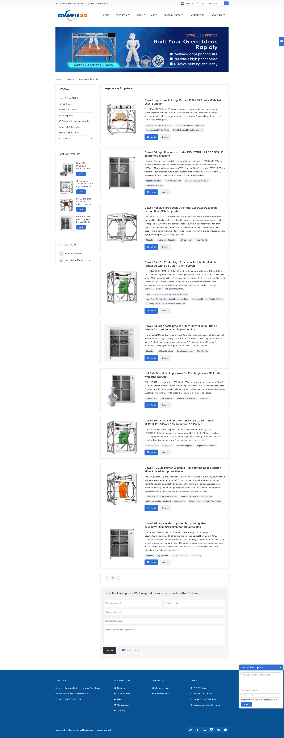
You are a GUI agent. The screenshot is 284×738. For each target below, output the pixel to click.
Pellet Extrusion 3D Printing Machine (188, 130)
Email (151, 136)
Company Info (161, 688)
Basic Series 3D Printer (69, 133)
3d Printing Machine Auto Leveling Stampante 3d (165, 501)
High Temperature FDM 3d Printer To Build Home (165, 304)
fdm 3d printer (202, 351)
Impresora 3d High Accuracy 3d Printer (196, 496)
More (81, 174)
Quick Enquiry (280, 667)
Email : (58, 693)
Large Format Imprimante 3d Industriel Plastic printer (167, 294)
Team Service (123, 693)
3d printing (196, 556)
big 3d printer (167, 446)
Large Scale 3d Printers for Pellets (190, 125)
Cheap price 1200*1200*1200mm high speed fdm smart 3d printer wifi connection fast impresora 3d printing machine (84, 184)
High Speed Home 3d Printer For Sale (207, 299)
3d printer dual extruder (186, 398)
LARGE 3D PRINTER (154, 186)
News (140, 15)
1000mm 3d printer (165, 351)
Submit (246, 704)
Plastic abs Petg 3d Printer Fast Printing (205, 501)
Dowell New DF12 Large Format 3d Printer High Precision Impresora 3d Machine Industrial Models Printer (84, 166)
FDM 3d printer (186, 240)
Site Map (121, 710)
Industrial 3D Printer (68, 109)
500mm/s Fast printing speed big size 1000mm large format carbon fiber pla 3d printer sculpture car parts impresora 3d (84, 219)
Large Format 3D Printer (70, 98)
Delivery (121, 688)
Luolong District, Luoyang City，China (83, 688)
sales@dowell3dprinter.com (72, 3)
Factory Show (172, 15)
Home (106, 15)
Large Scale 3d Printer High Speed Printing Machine (167, 299)
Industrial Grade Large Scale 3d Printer (161, 496)
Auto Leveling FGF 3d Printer (157, 130)
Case (154, 15)
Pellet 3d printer (66, 115)
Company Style (162, 693)
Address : (59, 688)
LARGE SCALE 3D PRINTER (196, 181)
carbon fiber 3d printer (166, 240)
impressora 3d (151, 398)
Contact (60, 680)
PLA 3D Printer (65, 104)
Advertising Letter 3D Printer (206, 705)
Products (122, 15)
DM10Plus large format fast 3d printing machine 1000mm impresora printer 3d (84, 201)
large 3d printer (202, 240)
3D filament (64, 138)
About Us (217, 15)
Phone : (59, 699)
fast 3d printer (167, 398)
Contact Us (197, 15)
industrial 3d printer (173, 181)
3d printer (149, 240)
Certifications (123, 705)
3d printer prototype (185, 351)
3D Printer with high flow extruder (74, 121)
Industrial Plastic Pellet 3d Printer (159, 125)
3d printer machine (153, 181)
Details (165, 137)
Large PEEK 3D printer (69, 127)
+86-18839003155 (99, 3)
